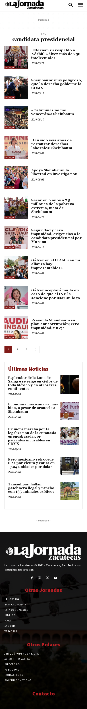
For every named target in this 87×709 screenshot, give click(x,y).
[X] (47, 578)
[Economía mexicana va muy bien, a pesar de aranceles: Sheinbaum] (69, 411)
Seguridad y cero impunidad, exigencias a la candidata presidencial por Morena (56, 236)
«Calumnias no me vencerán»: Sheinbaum (52, 112)
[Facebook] (32, 578)
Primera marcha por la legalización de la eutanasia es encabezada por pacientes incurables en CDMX (32, 436)
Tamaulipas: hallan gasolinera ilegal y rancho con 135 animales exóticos (31, 488)
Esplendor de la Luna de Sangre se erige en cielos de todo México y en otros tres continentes (33, 383)
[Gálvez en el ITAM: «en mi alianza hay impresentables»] (16, 267)
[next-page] (35, 349)
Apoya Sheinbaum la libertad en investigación (54, 172)
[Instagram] (39, 578)
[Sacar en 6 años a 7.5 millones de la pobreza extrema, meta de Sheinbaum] (16, 207)
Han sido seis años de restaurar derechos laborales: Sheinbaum (51, 144)
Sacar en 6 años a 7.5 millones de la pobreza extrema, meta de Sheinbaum (52, 206)
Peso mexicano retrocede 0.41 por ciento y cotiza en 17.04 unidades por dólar (31, 463)
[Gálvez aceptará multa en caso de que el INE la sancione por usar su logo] (16, 297)
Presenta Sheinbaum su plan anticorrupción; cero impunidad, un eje (55, 324)
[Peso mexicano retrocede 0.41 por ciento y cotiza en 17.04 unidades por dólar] (69, 466)
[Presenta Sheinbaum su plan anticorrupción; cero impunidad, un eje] (16, 327)
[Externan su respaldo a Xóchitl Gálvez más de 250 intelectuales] (16, 57)
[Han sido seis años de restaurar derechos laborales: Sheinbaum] (16, 147)
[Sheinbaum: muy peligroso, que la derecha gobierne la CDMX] (16, 87)
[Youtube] (55, 578)
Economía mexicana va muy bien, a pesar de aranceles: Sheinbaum (33, 408)
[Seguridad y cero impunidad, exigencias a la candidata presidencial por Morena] (16, 237)
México (9, 67)
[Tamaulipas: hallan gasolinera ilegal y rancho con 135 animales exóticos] (69, 491)
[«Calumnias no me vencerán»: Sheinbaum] (16, 117)
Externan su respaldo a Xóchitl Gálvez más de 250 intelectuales (56, 54)
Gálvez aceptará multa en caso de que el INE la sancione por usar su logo (55, 294)
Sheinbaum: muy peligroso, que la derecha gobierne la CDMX (56, 84)
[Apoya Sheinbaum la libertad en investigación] (16, 177)
